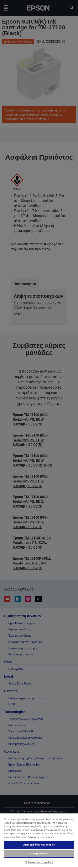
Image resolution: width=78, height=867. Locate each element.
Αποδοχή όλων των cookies (39, 844)
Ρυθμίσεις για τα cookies (39, 862)
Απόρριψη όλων (39, 853)
